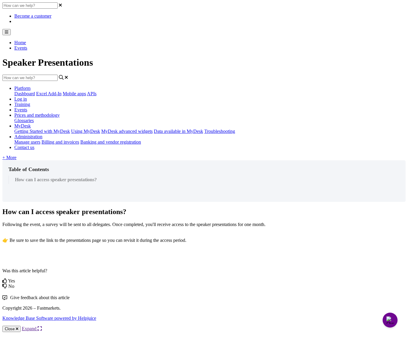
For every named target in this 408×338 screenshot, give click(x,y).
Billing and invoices (60, 142)
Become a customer (32, 16)
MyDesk (22, 125)
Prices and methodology (37, 115)
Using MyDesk (85, 131)
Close (10, 329)
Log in (20, 99)
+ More (9, 157)
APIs (91, 93)
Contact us (24, 147)
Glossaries (24, 120)
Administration (28, 136)
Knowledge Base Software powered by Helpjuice (49, 318)
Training (22, 104)
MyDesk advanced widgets (127, 131)
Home (20, 42)
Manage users (27, 142)
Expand (30, 328)
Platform (22, 88)
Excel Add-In (49, 93)
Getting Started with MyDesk (42, 131)
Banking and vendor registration (110, 142)
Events (20, 47)
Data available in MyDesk (178, 131)
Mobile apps (74, 93)
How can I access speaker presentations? (56, 179)
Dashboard (24, 93)
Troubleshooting (219, 131)
